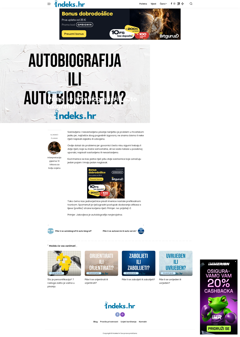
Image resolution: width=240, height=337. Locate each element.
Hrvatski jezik (55, 92)
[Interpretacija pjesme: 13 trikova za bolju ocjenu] (54, 148)
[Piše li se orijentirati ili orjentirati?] (101, 263)
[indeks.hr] (70, 4)
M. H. (57, 113)
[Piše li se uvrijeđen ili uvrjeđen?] (176, 263)
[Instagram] (174, 4)
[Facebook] (171, 4)
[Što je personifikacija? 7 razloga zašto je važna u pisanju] (64, 263)
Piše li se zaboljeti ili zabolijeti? (138, 279)
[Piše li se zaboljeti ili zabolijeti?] (138, 263)
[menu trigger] (51, 4)
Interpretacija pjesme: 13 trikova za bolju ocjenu (54, 163)
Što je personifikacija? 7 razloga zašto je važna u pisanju (61, 283)
